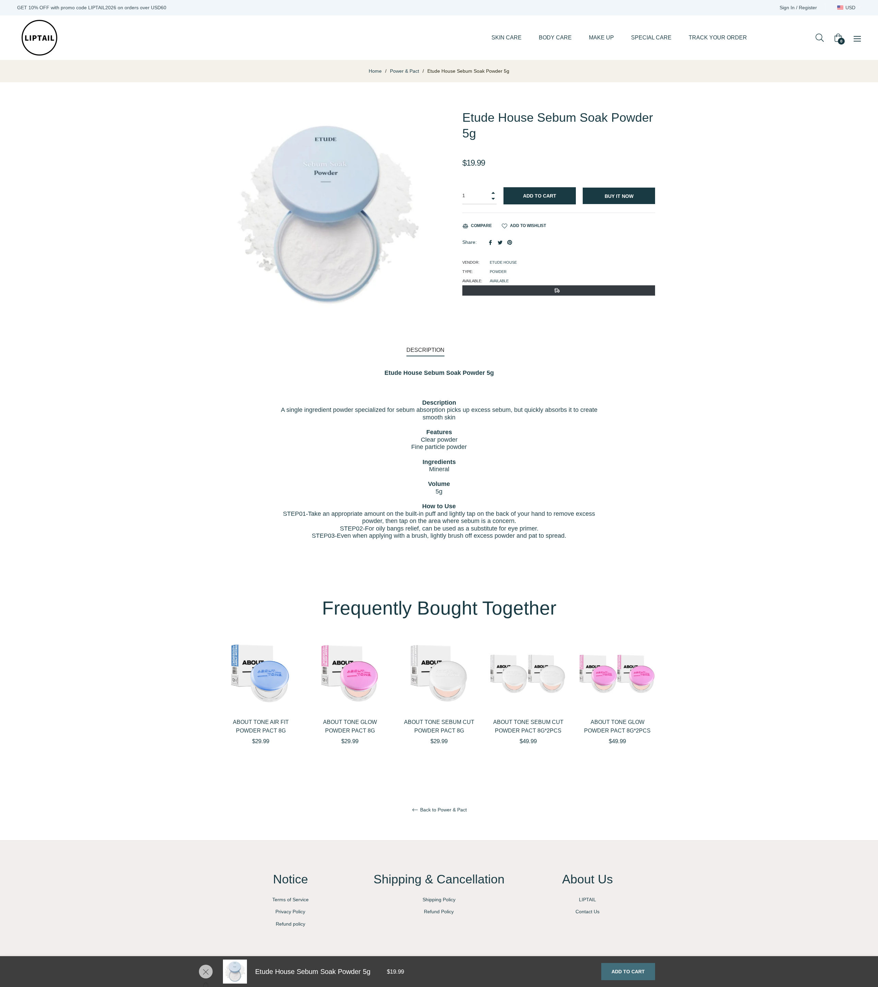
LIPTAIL (587, 899)
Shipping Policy (439, 899)
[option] (260, 702)
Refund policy (290, 924)
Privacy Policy (290, 911)
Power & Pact (404, 71)
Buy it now (619, 196)
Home (375, 71)
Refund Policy (439, 911)
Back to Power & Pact (443, 809)
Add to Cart (628, 971)
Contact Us (588, 911)
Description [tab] (425, 350)
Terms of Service (290, 899)
